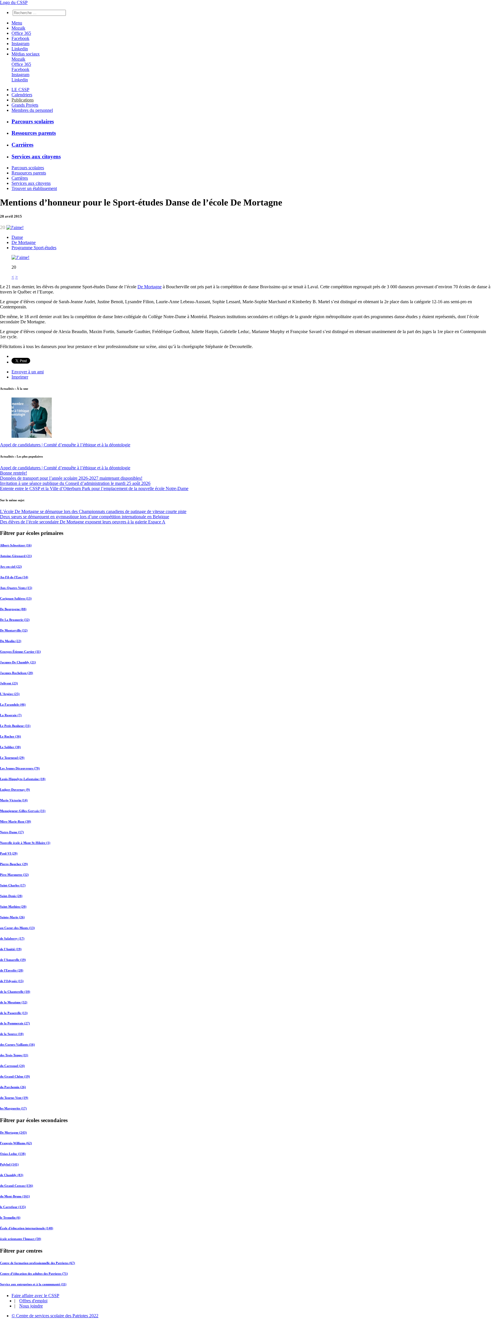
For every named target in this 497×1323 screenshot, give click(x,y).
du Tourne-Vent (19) (14, 1097)
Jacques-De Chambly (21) (18, 662)
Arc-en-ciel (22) (11, 566)
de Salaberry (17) (12, 938)
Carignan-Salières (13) (16, 598)
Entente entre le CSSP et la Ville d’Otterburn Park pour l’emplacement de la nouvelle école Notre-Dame (94, 488)
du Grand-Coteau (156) (16, 1185)
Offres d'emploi (33, 1300)
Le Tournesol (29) (12, 757)
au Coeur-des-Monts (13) (17, 928)
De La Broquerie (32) (15, 619)
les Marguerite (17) (13, 1108)
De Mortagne (24, 242)
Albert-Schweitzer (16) (16, 545)
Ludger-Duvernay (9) (15, 789)
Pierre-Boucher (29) (14, 864)
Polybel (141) (9, 1164)
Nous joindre (31, 1305)
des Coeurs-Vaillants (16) (17, 1044)
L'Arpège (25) (10, 694)
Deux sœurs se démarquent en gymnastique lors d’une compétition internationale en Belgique (84, 516)
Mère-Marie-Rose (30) (15, 821)
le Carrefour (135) (13, 1207)
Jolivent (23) (9, 683)
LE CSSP (20, 89)
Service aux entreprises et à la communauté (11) (33, 1284)
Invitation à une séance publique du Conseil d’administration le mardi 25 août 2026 (75, 483)
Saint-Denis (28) (11, 896)
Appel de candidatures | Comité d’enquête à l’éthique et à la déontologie (65, 444)
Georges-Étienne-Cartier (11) (20, 651)
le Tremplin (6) (10, 1217)
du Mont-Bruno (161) (15, 1196)
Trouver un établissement (34, 188)
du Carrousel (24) (12, 1065)
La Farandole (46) (13, 704)
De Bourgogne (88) (13, 609)
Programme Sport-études (34, 247)
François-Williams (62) (16, 1143)
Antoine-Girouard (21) (16, 556)
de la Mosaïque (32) (13, 1002)
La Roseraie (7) (11, 715)
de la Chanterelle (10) (15, 991)
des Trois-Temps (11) (14, 1055)
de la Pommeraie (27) (15, 1023)
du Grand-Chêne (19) (15, 1076)
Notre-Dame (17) (12, 832)
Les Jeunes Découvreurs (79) (20, 768)
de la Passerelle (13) (14, 1013)
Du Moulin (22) (10, 641)
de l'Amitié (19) (11, 949)
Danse (17, 237)
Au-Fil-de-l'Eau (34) (14, 577)
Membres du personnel (32, 110)
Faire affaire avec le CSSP (35, 1295)
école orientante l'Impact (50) (20, 1239)
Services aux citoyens (36, 156)
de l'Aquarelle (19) (13, 959)
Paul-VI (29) (9, 853)
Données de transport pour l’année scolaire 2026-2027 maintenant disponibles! (71, 478)
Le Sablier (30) (10, 747)
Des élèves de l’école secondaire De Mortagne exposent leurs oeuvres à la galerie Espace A (82, 521)
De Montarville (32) (14, 630)
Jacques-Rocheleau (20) (16, 673)
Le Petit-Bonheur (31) (15, 725)
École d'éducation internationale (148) (26, 1228)
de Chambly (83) (11, 1175)
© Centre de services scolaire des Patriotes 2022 (55, 1315)
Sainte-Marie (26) (12, 917)
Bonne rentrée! (13, 473)
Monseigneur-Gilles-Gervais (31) (22, 811)
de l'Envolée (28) (11, 970)
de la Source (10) (12, 1034)
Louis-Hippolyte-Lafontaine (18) (22, 779)
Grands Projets (25, 105)
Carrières (22, 145)
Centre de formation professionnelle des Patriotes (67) (37, 1263)
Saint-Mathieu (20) (13, 906)
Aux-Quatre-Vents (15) (16, 588)
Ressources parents (34, 133)
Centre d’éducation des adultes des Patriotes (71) (34, 1273)
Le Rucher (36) (10, 736)
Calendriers (22, 94)
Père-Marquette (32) (14, 874)
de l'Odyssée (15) (12, 981)
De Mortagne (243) (13, 1132)
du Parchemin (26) (13, 1087)
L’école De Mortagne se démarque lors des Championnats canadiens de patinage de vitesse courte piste (93, 511)
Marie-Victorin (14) (14, 800)
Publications (23, 99)
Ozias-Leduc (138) (13, 1153)
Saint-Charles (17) (13, 885)
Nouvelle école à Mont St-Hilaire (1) (25, 842)
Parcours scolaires (33, 121)
